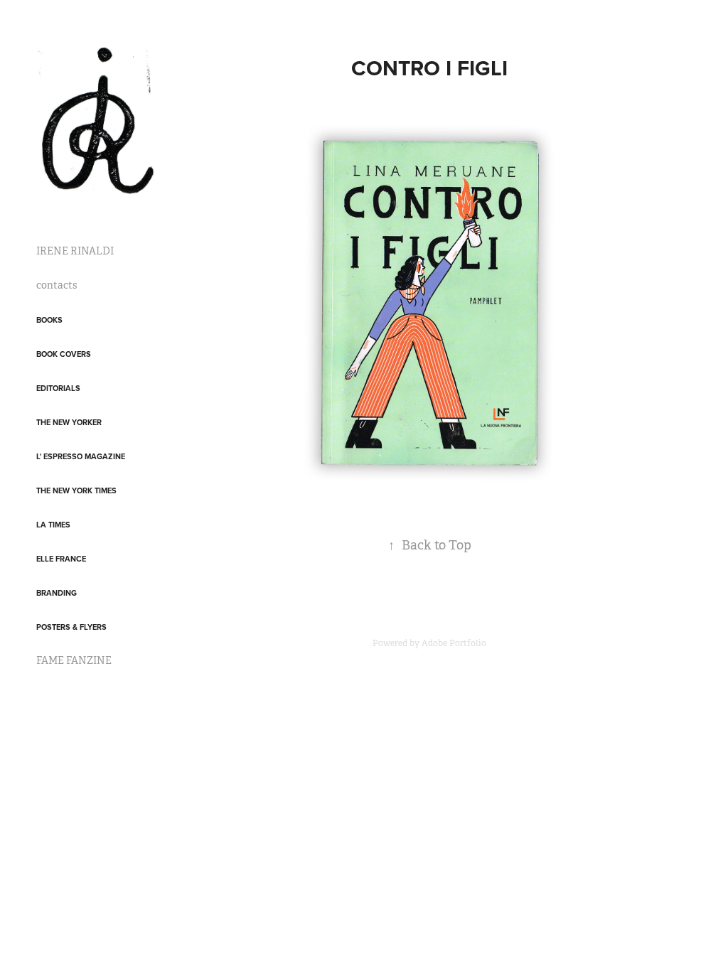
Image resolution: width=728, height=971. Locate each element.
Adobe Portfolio (454, 643)
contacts (56, 285)
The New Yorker (69, 422)
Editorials (58, 388)
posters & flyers (71, 627)
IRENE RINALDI (75, 251)
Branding (56, 593)
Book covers (63, 354)
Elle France (61, 558)
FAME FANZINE (74, 660)
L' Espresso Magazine (80, 456)
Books (49, 320)
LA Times (53, 524)
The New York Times (76, 490)
